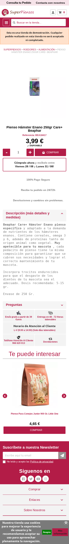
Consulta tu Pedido (18, 2)
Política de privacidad (41, 461)
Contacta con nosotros (50, 2)
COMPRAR (53, 152)
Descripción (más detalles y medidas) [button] (27, 215)
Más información (60, 532)
